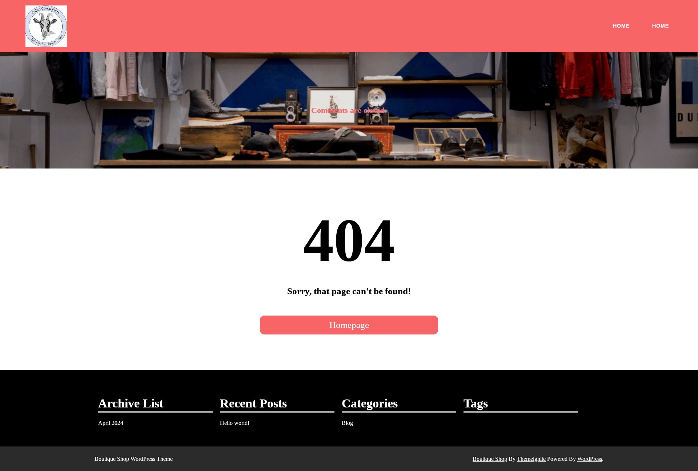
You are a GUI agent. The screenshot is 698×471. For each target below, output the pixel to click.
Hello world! (234, 423)
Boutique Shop (490, 459)
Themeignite (531, 459)
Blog (347, 423)
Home (621, 26)
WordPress (589, 459)
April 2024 (110, 423)
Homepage (349, 325)
